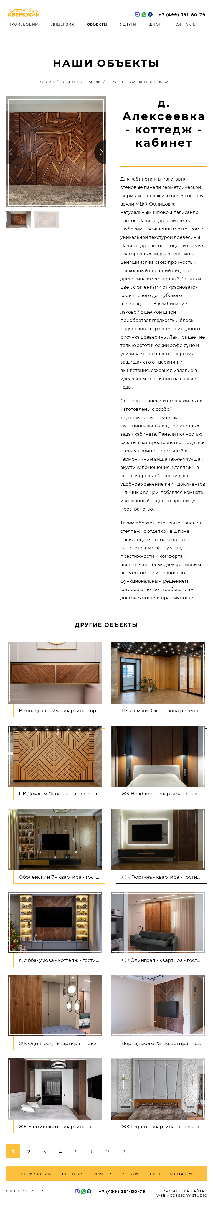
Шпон (155, 24)
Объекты (97, 24)
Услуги (128, 24)
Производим (23, 24)
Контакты (185, 24)
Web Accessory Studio (181, 1195)
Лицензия (63, 24)
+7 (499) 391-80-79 (182, 14)
